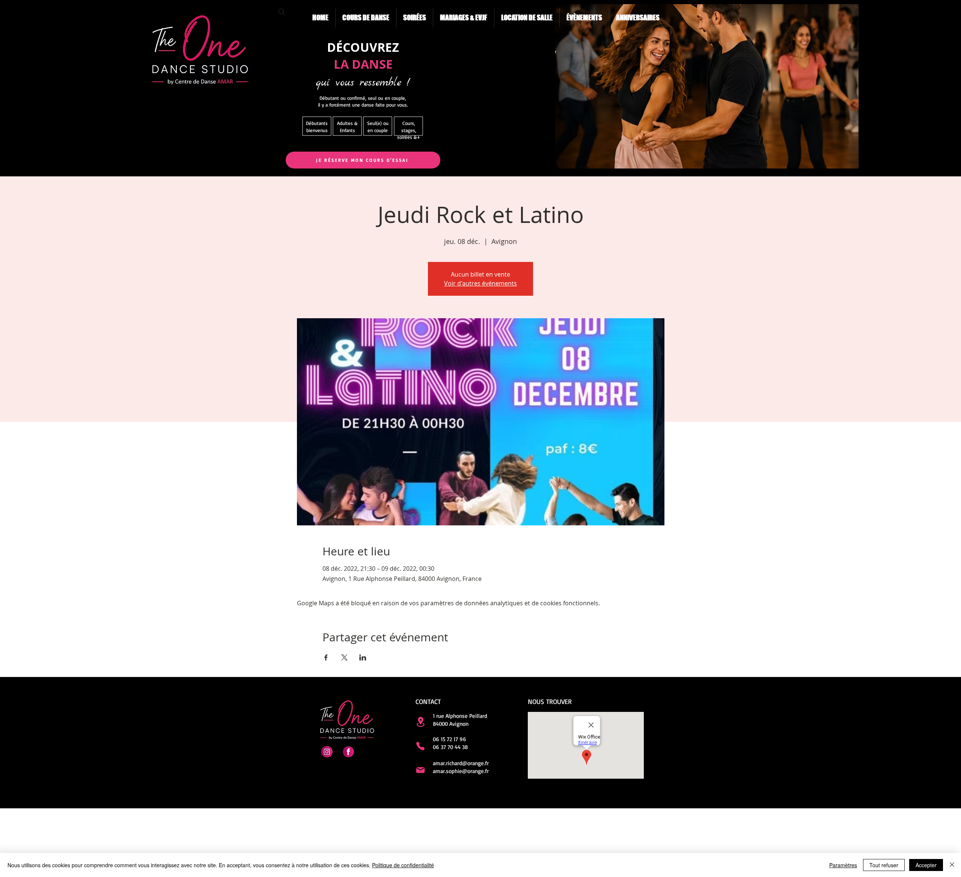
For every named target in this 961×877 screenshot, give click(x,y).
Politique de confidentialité (403, 865)
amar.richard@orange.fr (461, 763)
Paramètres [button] (843, 865)
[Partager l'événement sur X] (344, 657)
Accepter (926, 865)
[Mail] (420, 770)
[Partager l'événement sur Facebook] (326, 657)
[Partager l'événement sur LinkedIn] (362, 657)
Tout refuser (883, 865)
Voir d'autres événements (480, 283)
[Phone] (420, 746)
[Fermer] (951, 865)
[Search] (282, 12)
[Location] (420, 722)
